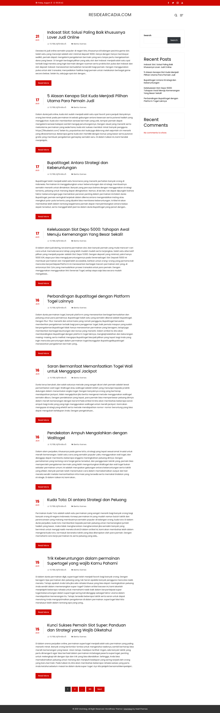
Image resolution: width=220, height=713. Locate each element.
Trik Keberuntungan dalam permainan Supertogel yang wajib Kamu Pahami (83, 561)
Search (147, 35)
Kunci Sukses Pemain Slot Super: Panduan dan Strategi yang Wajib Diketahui (86, 627)
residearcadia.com (110, 15)
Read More (43, 83)
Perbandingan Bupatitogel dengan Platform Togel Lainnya (88, 298)
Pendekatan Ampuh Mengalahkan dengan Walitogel (87, 435)
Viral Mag (128, 709)
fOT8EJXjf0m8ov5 (58, 44)
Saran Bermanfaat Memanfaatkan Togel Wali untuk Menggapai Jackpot (90, 368)
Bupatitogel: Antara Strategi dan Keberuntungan (77, 165)
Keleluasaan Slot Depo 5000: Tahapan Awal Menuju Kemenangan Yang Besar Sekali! (88, 232)
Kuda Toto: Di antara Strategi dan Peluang (86, 499)
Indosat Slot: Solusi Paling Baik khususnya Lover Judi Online (86, 35)
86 (90, 689)
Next (99, 689)
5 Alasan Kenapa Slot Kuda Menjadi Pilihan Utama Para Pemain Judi (87, 98)
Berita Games (80, 44)
